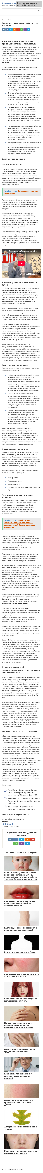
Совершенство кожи (11, 3)
